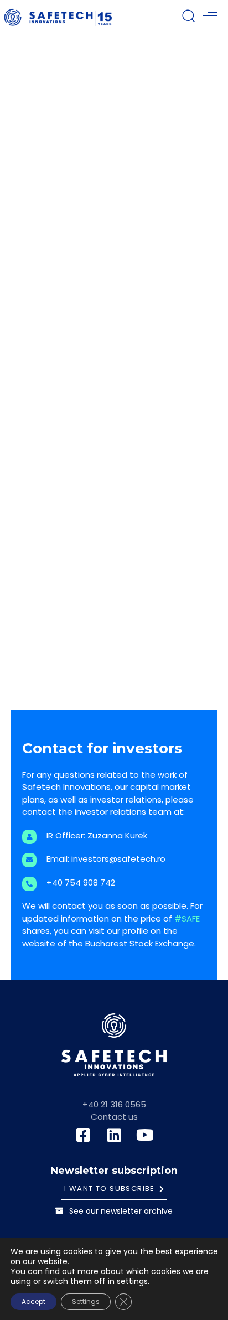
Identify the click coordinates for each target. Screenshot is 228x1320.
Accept (33, 1301)
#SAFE (187, 918)
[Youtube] (145, 1135)
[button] (188, 15)
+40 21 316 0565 (114, 1104)
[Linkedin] (114, 1135)
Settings (86, 1301)
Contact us (114, 1116)
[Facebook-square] (83, 1135)
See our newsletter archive (121, 1211)
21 (111, 690)
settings (132, 1281)
